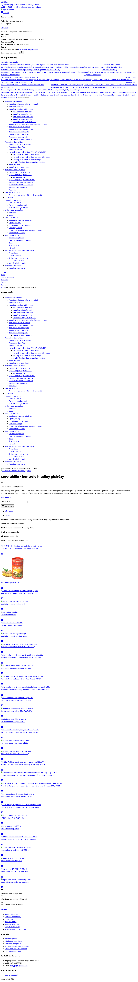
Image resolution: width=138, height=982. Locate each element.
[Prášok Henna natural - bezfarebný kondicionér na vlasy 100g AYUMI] (28, 773)
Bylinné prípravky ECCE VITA (20, 175)
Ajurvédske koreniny (17, 268)
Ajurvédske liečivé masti (22, 114)
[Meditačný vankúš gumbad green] (15, 633)
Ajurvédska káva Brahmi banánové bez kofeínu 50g (21, 657)
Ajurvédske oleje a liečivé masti (21, 109)
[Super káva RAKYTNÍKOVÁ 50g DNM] (16, 880)
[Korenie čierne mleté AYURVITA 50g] (16, 751)
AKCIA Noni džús (19, 177)
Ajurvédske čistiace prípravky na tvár (24, 104)
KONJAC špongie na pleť (18, 207)
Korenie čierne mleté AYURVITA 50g (15, 754)
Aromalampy (14, 253)
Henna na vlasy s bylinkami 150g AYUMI (16, 700)
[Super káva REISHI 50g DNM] (12, 858)
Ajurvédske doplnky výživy (15, 170)
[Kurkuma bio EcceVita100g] (12, 623)
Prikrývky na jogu (15, 228)
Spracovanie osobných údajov (17, 946)
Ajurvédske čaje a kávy (14, 142)
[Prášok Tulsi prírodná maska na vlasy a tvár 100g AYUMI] (23, 762)
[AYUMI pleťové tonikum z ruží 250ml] (16, 847)
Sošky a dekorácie (12, 235)
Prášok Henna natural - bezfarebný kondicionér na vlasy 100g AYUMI (28, 775)
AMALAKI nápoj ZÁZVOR (10, 582)
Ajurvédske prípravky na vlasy (21, 129)
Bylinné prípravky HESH (18, 187)
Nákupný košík (12, 4)
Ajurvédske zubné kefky (22, 139)
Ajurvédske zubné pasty (18, 137)
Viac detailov (6, 497)
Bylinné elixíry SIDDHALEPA (19, 172)
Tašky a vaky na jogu (17, 233)
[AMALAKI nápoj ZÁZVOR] (13, 580)
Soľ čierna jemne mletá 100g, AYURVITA (16, 711)
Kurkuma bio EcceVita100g (11, 625)
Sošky (11, 243)
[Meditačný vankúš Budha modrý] (14, 601)
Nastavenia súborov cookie (15, 929)
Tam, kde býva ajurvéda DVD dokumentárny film (20, 807)
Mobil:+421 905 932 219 (9, 7)
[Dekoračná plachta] (9, 612)
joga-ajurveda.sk (11, 975)
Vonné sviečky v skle (17, 260)
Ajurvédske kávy (15, 149)
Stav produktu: (7, 486)
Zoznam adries (10, 922)
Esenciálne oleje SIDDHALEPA (24, 122)
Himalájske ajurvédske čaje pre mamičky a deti (31, 157)
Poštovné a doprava (13, 944)
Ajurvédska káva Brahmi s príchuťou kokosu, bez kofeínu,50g (24, 689)
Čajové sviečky (15, 255)
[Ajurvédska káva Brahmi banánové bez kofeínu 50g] (22, 655)
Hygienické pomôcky (13, 200)
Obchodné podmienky (14, 941)
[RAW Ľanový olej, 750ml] (11, 826)
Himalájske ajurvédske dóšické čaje (27, 159)
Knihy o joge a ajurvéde (14, 210)
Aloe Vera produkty (12, 192)
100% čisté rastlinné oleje (22, 112)
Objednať (4, 28)
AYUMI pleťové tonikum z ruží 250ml (15, 850)
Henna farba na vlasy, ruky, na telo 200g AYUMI (19, 732)
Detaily (7, 515)
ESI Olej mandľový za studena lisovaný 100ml (18, 839)
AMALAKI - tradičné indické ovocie (26, 154)
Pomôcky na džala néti (18, 205)
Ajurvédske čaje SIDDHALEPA (20, 144)
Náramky (12, 248)
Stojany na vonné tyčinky (19, 258)
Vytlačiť (9, 511)
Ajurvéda (12, 212)
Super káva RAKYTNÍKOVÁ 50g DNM (15, 882)
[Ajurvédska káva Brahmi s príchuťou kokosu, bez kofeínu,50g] (25, 687)
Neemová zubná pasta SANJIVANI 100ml (16, 668)
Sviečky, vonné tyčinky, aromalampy (19, 250)
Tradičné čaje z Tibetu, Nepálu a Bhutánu (29, 162)
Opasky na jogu (15, 223)
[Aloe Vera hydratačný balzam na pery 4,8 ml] (19, 591)
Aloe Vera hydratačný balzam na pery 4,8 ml (18, 593)
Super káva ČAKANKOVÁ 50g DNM (14, 871)
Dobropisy (9, 919)
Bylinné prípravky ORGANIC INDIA (22, 180)
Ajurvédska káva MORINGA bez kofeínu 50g (18, 647)
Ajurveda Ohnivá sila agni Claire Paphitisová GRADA (21, 679)
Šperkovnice (14, 245)
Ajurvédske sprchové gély (19, 134)
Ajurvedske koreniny (13, 265)
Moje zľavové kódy (12, 924)
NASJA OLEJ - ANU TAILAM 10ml (13, 818)
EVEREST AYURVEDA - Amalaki (21, 185)
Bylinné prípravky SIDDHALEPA (21, 182)
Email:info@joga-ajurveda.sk (29, 7)
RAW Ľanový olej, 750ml (10, 829)
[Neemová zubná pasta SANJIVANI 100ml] (17, 666)
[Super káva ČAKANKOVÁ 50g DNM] (15, 869)
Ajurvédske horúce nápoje (19, 167)
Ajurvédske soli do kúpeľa (19, 132)
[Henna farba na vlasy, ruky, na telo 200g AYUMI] (20, 730)
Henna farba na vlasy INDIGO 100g (14, 743)
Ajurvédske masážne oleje (23, 117)
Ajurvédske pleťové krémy (19, 127)
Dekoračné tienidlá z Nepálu (20, 240)
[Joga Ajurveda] (7, 9)
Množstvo (4, 501)
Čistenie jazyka (15, 202)
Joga (11, 215)
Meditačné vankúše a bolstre (20, 220)
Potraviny (12, 190)
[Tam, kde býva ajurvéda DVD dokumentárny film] (21, 805)
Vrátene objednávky (13, 917)
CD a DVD (9, 197)
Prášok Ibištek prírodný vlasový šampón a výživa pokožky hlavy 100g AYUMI (30, 786)
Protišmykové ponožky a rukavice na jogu (25, 230)
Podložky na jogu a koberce (20, 225)
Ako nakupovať (11, 938)
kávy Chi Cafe (14, 165)
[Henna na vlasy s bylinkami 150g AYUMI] (17, 698)
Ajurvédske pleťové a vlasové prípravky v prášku (28, 124)
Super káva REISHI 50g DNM (11, 861)
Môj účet (4, 2)
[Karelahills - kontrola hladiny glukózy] (16, 471)
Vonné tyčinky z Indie (17, 263)
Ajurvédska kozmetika (13, 101)
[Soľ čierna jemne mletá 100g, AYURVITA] (17, 708)
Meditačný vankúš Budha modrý (13, 604)
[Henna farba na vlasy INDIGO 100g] (15, 740)
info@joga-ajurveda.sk (18, 966)
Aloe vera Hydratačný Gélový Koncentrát (25, 195)
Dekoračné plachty (16, 238)
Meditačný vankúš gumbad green (14, 636)
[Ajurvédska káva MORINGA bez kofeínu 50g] (19, 644)
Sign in (3, 4)
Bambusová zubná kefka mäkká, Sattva (16, 796)
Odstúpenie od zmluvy (13, 951)
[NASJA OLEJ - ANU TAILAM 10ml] (14, 815)
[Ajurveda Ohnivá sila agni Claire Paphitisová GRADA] (22, 676)
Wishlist (36, 4)
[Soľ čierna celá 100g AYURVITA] (13, 719)
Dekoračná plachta (8, 615)
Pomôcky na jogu (11, 218)
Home (3, 287)
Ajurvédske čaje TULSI (17, 147)
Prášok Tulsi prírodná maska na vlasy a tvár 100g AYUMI (23, 764)
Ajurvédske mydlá (16, 106)
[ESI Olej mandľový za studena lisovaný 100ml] (19, 837)
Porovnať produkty (25, 4)
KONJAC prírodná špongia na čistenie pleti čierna (20, 548)
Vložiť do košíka (8, 506)
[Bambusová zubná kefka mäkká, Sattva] (17, 794)
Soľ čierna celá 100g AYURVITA (13, 722)
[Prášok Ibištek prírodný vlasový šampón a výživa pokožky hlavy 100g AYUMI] (31, 783)
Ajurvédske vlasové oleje (22, 119)
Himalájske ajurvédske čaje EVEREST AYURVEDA (27, 152)
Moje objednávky (11, 914)
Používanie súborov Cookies (16, 949)
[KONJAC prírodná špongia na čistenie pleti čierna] (21, 546)
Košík (5, 13)
